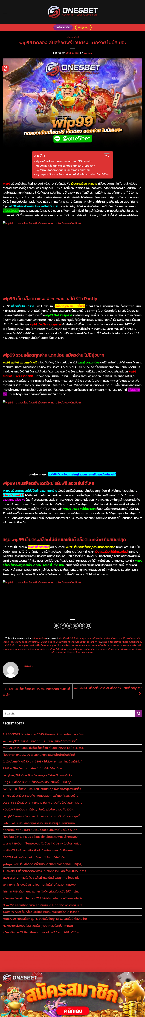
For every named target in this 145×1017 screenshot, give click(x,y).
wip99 (62, 638)
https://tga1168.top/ (72, 968)
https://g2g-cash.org (113, 956)
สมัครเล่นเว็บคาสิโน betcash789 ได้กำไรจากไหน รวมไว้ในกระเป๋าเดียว (43, 898)
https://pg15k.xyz (64, 960)
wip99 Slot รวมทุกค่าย (77, 638)
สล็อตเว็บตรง (92, 649)
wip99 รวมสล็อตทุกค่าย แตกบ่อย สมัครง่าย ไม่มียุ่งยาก (65, 166)
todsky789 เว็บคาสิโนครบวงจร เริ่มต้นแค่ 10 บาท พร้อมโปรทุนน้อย (42, 843)
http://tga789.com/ (24, 968)
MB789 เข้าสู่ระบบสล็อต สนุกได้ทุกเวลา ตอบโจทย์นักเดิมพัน (38, 925)
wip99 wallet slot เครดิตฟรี (104, 638)
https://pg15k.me (44, 960)
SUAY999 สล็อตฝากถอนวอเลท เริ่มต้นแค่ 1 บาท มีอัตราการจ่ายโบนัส (42, 905)
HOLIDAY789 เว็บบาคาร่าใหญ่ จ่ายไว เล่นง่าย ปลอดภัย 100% (38, 809)
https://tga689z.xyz (64, 956)
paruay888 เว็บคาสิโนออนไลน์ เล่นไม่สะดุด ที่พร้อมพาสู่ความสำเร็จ (42, 789)
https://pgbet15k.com (128, 960)
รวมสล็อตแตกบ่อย (12, 649)
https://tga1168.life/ (95, 968)
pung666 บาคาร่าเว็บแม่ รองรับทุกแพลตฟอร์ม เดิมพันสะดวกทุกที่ (41, 816)
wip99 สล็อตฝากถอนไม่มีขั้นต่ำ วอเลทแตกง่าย (78, 641)
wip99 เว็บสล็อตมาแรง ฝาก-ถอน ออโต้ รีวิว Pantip (63, 161)
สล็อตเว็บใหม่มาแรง (109, 649)
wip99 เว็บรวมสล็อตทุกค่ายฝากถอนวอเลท (70, 645)
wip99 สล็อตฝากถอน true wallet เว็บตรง (34, 641)
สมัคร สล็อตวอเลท (31, 649)
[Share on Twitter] (69, 626)
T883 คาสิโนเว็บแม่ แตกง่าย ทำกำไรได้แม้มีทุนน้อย (32, 768)
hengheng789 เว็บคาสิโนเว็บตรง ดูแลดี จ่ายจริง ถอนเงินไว (37, 775)
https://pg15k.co (85, 960)
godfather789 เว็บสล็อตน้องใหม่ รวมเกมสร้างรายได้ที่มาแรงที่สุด (41, 912)
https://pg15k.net (105, 960)
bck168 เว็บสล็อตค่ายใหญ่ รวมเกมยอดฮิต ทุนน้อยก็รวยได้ (82, 474)
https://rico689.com (89, 956)
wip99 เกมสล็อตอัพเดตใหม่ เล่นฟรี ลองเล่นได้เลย (63, 170)
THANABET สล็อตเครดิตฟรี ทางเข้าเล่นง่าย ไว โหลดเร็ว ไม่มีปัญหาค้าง (44, 871)
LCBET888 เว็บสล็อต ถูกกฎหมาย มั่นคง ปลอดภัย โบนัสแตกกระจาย (42, 802)
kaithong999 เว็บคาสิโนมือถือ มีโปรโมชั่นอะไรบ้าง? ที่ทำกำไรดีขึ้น (40, 741)
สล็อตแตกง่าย (127, 649)
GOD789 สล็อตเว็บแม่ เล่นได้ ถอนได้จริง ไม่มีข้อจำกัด (34, 857)
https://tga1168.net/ (48, 968)
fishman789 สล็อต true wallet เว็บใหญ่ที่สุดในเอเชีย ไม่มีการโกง (41, 891)
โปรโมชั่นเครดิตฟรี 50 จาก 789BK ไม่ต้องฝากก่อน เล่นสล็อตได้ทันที (42, 761)
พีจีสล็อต (87, 53)
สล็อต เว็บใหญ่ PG (50, 649)
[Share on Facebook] (63, 626)
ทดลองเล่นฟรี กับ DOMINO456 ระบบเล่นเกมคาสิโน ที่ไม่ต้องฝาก (40, 830)
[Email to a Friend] (76, 626)
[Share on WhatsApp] (56, 626)
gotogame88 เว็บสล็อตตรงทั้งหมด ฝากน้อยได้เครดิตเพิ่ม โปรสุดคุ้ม (43, 864)
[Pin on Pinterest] (82, 626)
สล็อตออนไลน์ (72, 37)
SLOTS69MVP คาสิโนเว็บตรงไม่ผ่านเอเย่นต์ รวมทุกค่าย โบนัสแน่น (41, 877)
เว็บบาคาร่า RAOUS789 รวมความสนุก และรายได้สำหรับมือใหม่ (39, 755)
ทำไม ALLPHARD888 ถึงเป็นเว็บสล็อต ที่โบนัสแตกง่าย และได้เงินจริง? (43, 748)
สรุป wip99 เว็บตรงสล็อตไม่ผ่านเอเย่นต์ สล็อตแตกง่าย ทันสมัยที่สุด (72, 174)
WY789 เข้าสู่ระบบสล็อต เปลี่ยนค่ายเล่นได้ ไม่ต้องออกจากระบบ (39, 884)
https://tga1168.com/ (102, 964)
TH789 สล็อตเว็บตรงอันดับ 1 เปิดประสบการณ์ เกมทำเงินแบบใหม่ (40, 795)
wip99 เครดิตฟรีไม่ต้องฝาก (35, 645)
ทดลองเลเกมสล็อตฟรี (130, 645)
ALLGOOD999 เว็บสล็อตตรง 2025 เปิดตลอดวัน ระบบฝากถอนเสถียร (43, 734)
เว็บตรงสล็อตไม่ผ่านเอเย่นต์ (80, 652)
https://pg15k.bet (23, 960)
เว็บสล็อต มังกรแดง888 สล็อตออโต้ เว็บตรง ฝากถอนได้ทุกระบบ (40, 837)
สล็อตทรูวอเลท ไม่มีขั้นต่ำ (72, 649)
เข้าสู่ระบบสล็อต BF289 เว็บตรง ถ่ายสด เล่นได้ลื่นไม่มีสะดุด (37, 782)
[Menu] (5, 12)
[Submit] (138, 713)
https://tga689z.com (16, 956)
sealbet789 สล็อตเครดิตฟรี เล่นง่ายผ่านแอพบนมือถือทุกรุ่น (38, 850)
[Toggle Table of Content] (105, 156)
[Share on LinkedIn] (88, 626)
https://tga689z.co (41, 956)
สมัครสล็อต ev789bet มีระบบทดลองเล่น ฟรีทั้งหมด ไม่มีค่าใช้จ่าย (41, 932)
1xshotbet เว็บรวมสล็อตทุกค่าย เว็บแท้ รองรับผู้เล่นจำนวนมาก (39, 823)
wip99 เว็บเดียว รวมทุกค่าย (105, 645)
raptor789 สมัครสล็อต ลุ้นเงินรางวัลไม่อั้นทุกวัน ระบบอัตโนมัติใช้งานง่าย (45, 919)
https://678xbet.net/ (119, 968)
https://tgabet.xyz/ (126, 964)
